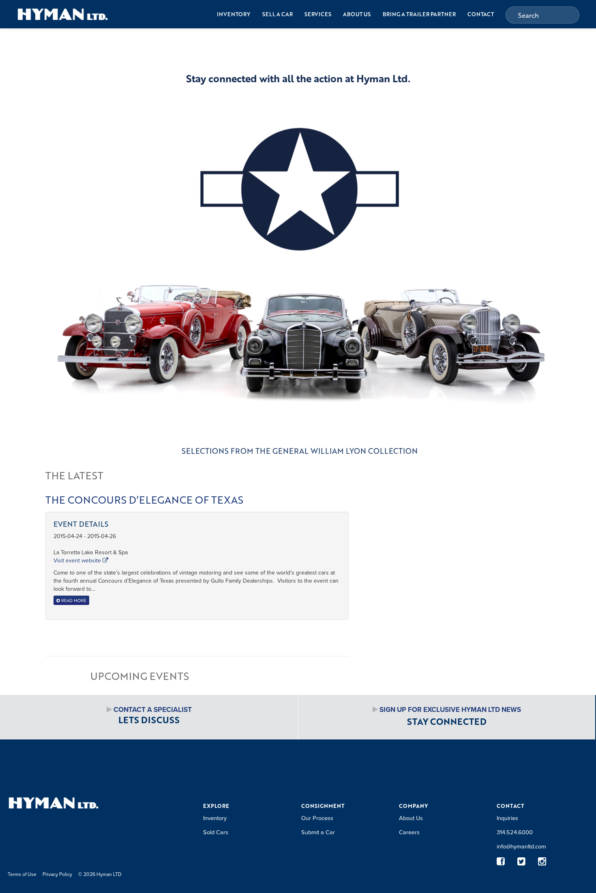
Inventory (233, 14)
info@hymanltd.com (521, 846)
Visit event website (78, 560)
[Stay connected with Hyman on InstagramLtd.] (542, 862)
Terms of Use (22, 874)
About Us (357, 14)
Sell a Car (277, 14)
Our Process (317, 818)
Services (317, 14)
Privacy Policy (57, 874)
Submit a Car (318, 832)
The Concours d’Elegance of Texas (144, 499)
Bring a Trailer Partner (419, 14)
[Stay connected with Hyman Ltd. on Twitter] (522, 862)
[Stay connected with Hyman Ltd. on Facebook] (501, 862)
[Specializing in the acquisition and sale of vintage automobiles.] (63, 14)
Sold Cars (215, 832)
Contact (480, 14)
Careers (409, 832)
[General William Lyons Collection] (298, 275)
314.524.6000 (515, 832)
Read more (73, 600)
